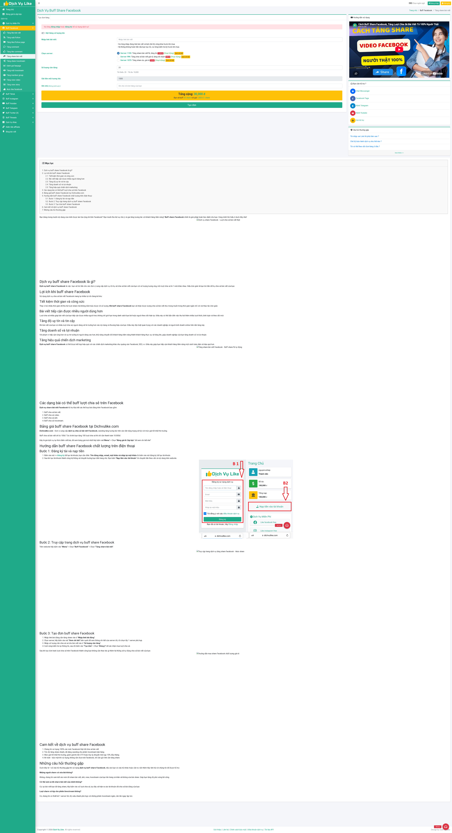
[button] (39, 3)
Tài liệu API (269, 830)
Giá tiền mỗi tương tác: (51, 78)
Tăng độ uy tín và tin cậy (59, 182)
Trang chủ (413, 10)
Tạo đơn (192, 105)
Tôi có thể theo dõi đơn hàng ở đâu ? (365, 146)
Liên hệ (225, 830)
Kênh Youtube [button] (361, 113)
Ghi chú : (51, 86)
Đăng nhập (434, 3)
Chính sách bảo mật (238, 830)
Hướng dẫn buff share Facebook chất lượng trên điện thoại (68, 196)
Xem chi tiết (179, 53)
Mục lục (48, 163)
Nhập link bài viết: (49, 39)
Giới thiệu (217, 830)
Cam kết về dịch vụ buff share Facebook (60, 207)
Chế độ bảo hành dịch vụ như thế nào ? (366, 141)
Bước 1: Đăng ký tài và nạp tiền (61, 199)
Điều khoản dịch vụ (255, 830)
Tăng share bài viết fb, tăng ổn (151, 53)
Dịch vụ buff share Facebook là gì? (58, 170)
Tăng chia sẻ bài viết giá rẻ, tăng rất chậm (155, 57)
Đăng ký (447, 3)
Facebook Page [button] (362, 98)
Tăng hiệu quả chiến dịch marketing (63, 187)
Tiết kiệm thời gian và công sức (61, 176)
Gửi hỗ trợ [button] (359, 120)
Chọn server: (47, 53)
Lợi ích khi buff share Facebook (57, 173)
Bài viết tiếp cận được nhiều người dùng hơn (66, 179)
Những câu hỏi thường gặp (54, 210)
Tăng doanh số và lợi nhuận (60, 184)
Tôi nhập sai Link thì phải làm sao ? (364, 136)
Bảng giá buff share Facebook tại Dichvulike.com (64, 193)
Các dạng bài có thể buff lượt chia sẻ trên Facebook (65, 190)
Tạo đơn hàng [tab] (43, 17)
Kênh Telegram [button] (361, 105)
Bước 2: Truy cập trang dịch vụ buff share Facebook (70, 201)
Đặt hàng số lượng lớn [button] (55, 33)
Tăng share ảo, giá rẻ (147, 60)
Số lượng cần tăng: (49, 67)
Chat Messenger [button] (362, 91)
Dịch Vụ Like (58, 830)
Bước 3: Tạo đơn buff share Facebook (64, 204)
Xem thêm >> (399, 153)
